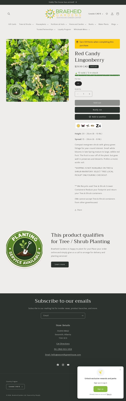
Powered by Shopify (33, 395)
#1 (79, 84)
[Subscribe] (82, 316)
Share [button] (79, 210)
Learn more (60, 264)
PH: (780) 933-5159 (63, 349)
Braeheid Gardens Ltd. (19, 395)
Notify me (97, 110)
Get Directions (63, 344)
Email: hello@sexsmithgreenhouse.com (63, 355)
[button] (9, 14)
